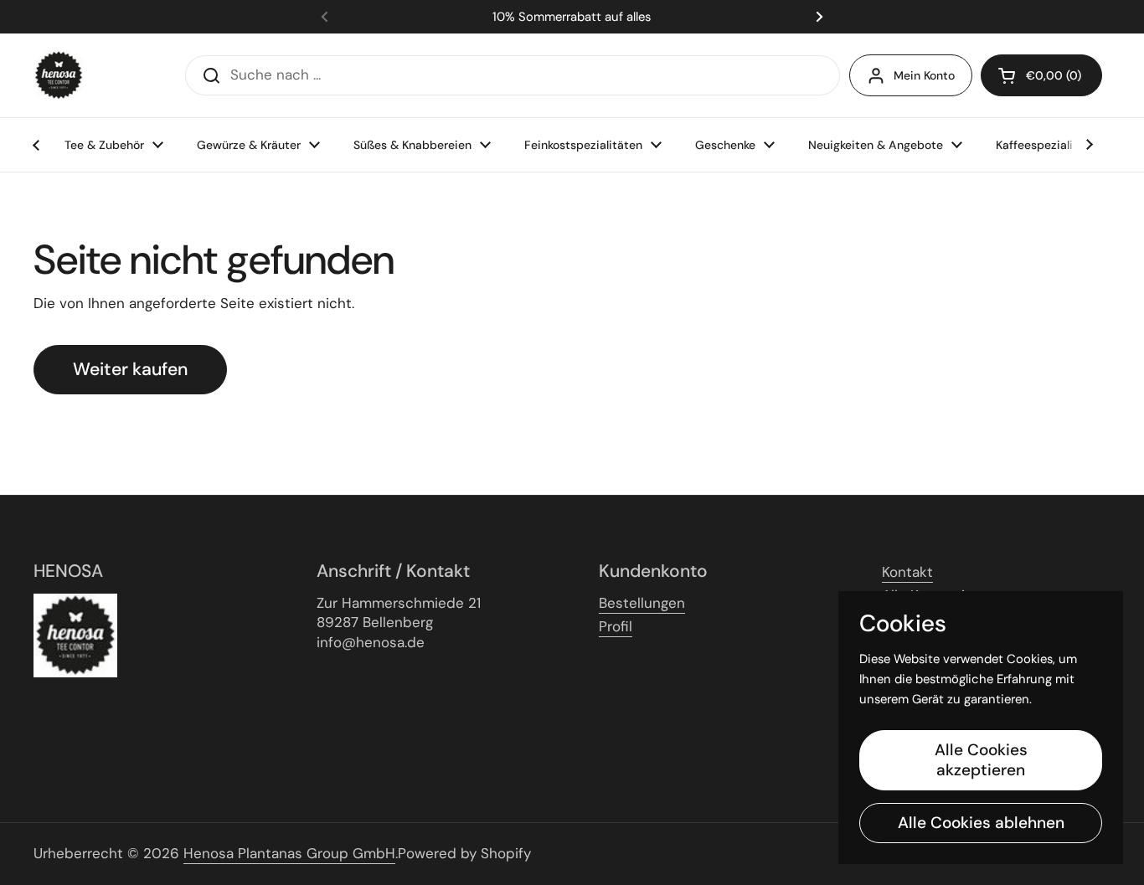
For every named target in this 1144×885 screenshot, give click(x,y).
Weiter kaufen (130, 369)
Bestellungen (642, 603)
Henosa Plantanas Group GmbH (289, 853)
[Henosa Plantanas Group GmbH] (58, 75)
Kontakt (907, 572)
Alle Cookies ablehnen (981, 822)
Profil (615, 626)
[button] (1041, 75)
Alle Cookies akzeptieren (981, 759)
